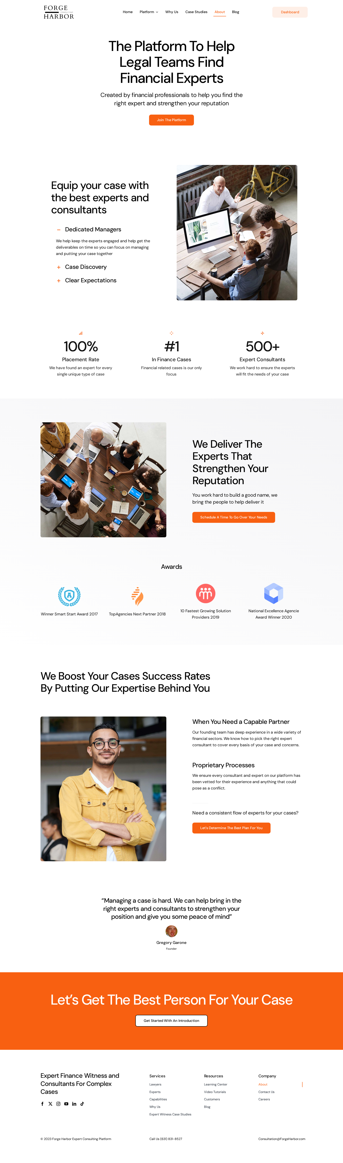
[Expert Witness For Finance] (63, 5)
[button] (103, 230)
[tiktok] (82, 1104)
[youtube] (66, 1104)
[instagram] (58, 1104)
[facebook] (42, 1104)
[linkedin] (74, 1104)
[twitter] (50, 1104)
